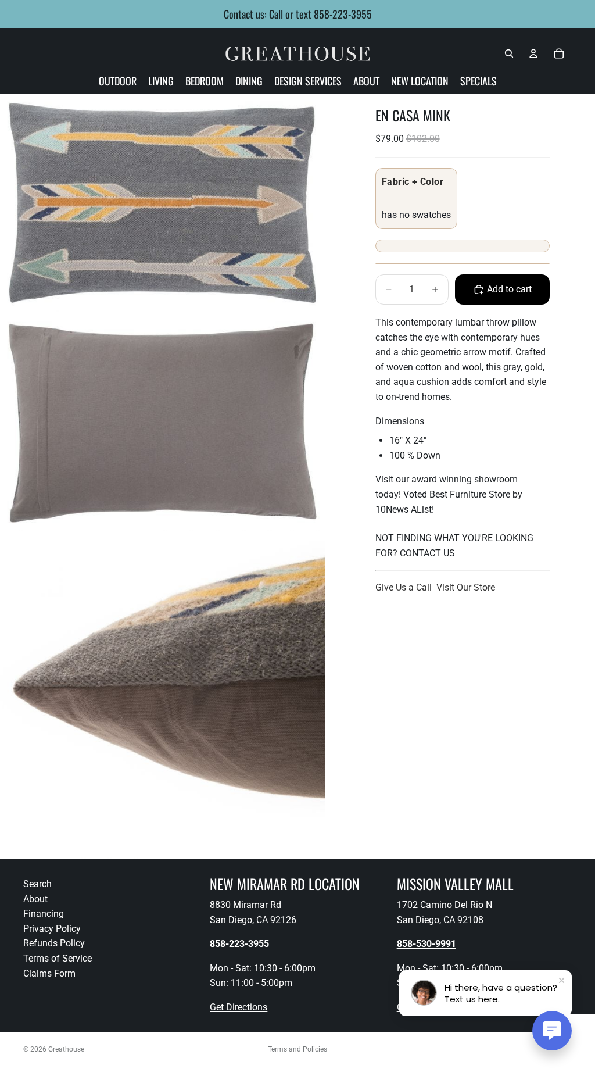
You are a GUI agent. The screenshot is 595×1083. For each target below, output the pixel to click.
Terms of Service (57, 958)
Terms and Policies (297, 1049)
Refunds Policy (54, 943)
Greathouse (66, 1049)
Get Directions (238, 1007)
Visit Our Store (465, 587)
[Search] (509, 53)
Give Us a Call (403, 587)
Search (37, 883)
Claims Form (49, 973)
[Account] (533, 53)
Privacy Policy (52, 928)
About (35, 899)
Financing (43, 913)
